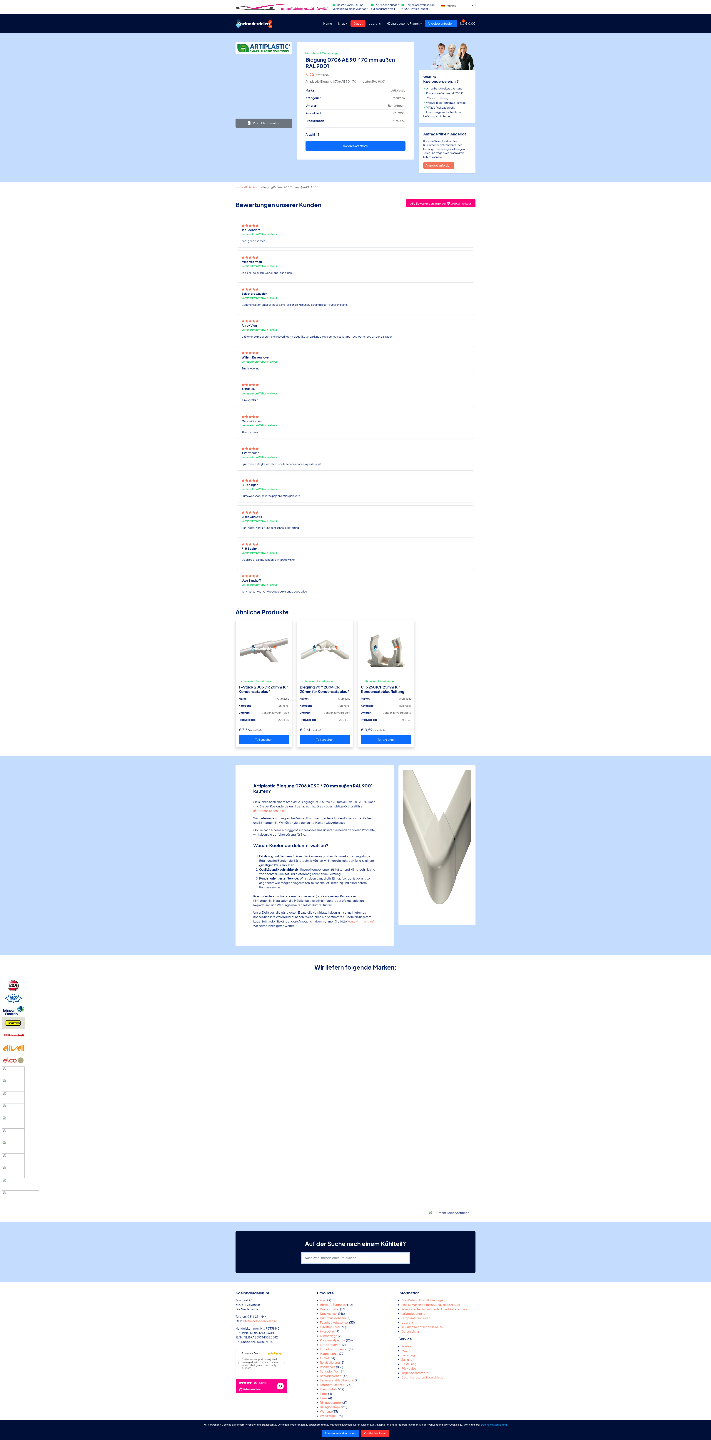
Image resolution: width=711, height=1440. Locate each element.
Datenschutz (410, 1331)
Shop (341, 23)
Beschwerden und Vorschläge (422, 1377)
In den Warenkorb (355, 146)
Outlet (358, 23)
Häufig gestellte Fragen (403, 23)
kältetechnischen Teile (269, 811)
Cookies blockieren (375, 1433)
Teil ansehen (263, 739)
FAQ (404, 1351)
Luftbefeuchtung (413, 1313)
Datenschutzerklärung (494, 1424)
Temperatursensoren (415, 1318)
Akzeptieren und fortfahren (340, 1433)
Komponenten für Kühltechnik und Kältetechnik (434, 1309)
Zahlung (407, 1359)
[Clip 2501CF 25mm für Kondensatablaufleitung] (386, 648)
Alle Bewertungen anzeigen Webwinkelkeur (440, 203)
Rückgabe (408, 1368)
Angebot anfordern (441, 23)
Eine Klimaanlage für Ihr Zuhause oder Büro (430, 1305)
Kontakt (406, 1346)
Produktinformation (266, 123)
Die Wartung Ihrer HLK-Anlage (422, 1300)
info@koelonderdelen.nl (260, 1321)
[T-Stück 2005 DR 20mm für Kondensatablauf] (264, 648)
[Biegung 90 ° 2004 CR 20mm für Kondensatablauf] (325, 648)
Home (327, 23)
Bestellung (409, 1364)
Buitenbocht (252, 187)
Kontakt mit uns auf (360, 921)
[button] (457, 5)
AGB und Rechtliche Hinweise (422, 1327)
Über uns (374, 23)
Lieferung (408, 1355)
